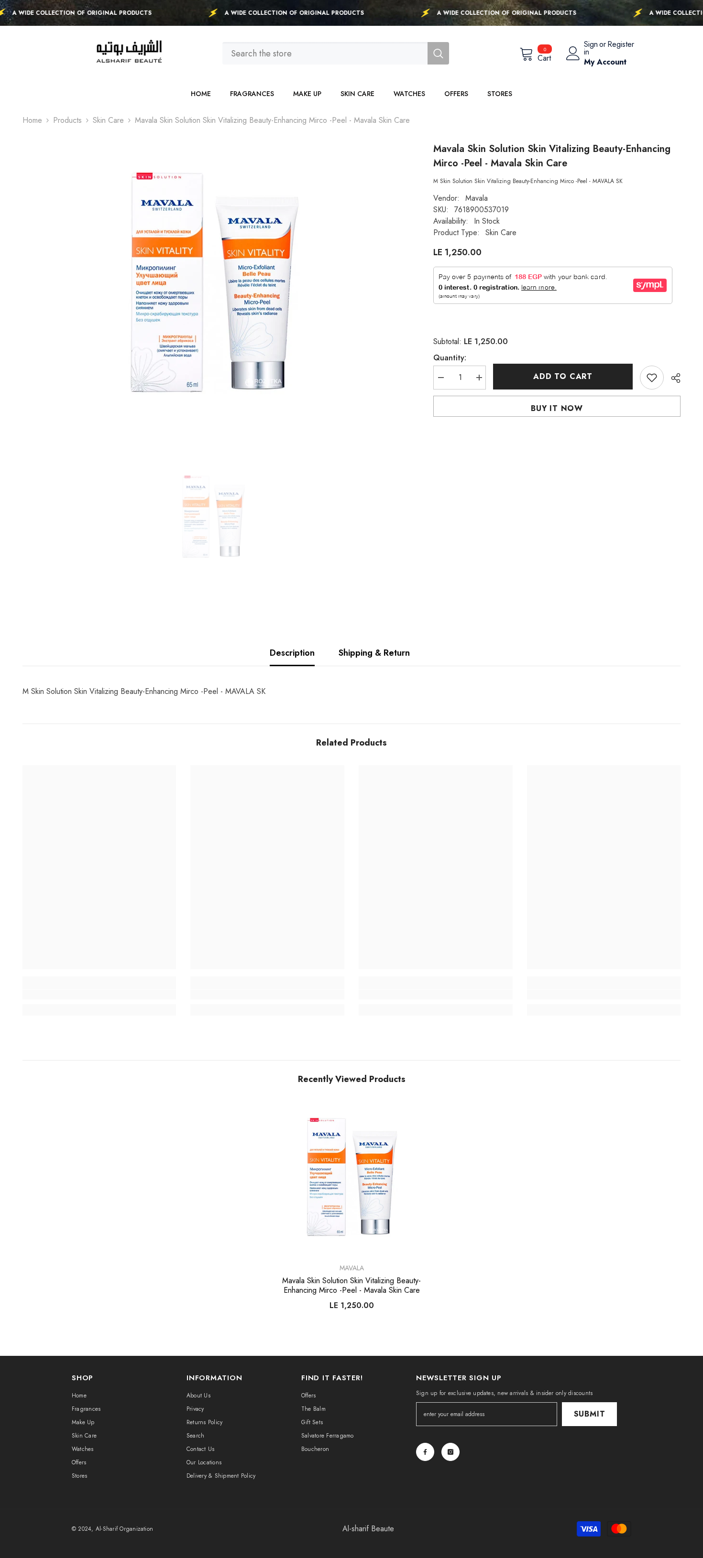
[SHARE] (672, 378)
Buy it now (557, 408)
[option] (213, 285)
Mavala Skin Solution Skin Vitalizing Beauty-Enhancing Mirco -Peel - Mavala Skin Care (351, 1285)
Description (292, 653)
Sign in (591, 48)
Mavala (476, 198)
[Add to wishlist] (652, 378)
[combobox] (325, 53)
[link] (99, 994)
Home (32, 120)
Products (67, 120)
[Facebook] (425, 1452)
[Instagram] (450, 1452)
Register (620, 45)
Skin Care (108, 120)
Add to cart (563, 376)
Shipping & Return (374, 653)
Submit (589, 1413)
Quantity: (449, 357)
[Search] (335, 53)
